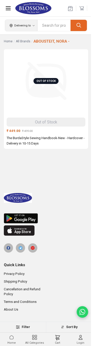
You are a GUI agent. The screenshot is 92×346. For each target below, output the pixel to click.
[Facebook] (8, 248)
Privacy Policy (14, 274)
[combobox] (54, 25)
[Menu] (8, 8)
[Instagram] (32, 248)
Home (8, 41)
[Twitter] (20, 248)
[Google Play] (46, 218)
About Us (11, 309)
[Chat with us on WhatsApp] (82, 312)
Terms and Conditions (20, 302)
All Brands (23, 41)
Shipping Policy (15, 281)
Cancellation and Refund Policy (22, 291)
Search (79, 25)
